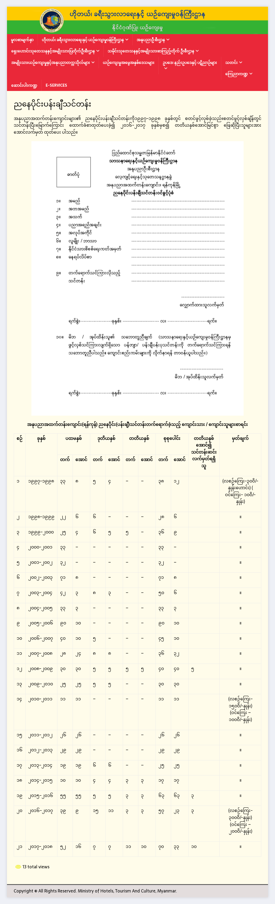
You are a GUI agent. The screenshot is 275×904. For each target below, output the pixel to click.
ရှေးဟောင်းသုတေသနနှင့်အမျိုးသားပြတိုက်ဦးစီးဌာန (53, 51)
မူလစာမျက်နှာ (22, 40)
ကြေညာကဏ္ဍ (236, 74)
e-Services (56, 85)
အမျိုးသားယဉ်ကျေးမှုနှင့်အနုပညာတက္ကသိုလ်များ (50, 62)
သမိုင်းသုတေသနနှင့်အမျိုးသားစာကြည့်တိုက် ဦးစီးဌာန (151, 51)
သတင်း (231, 62)
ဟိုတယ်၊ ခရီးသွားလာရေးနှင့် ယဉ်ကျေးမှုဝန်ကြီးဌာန (83, 40)
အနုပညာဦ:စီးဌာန (151, 40)
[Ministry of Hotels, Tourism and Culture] (137, 30)
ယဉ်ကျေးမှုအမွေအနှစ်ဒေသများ (128, 62)
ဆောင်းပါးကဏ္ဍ (24, 85)
